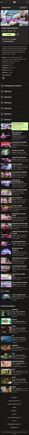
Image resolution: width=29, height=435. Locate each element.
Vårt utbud (14, 397)
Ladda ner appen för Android (13, 404)
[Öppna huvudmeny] (1, 2)
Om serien (22, 7)
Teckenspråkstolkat (8, 41)
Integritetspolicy (13, 427)
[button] (14, 91)
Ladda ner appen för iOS (13, 400)
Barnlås (14, 407)
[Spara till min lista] (17, 34)
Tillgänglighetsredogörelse (14, 424)
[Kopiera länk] (3, 78)
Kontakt (13, 414)
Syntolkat (14, 39)
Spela (8, 34)
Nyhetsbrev (13, 410)
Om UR (13, 420)
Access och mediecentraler (14, 417)
